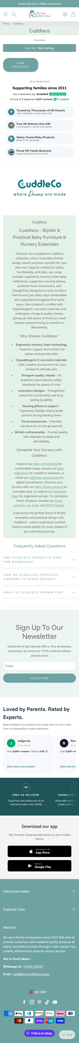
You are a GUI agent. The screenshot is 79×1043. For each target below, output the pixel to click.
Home (6, 23)
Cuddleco (18, 23)
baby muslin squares (49, 487)
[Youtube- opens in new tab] (55, 1002)
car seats (32, 505)
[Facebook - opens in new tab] (24, 1002)
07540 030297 (33, 966)
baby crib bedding (45, 464)
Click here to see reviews (21, 766)
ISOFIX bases (55, 505)
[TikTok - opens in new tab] (47, 1002)
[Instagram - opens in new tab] (32, 1002)
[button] (5, 14)
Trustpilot (61, 99)
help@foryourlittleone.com (31, 974)
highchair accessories (44, 477)
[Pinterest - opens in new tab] (39, 1002)
